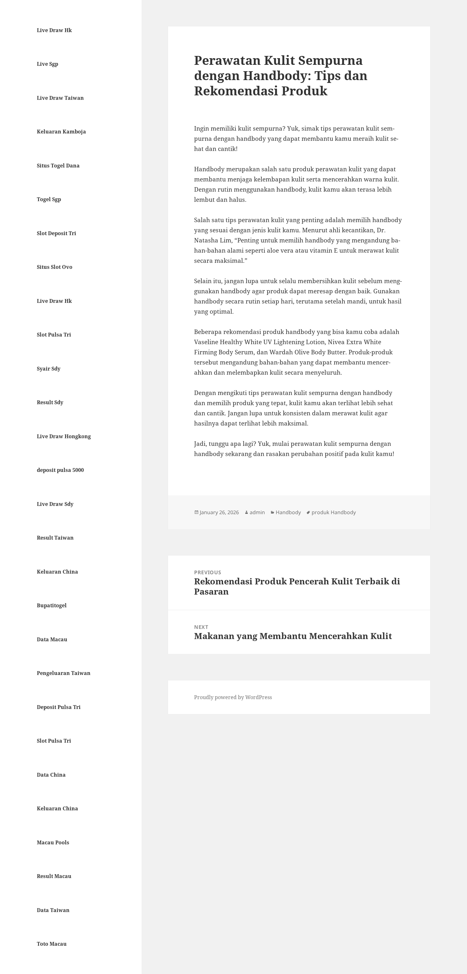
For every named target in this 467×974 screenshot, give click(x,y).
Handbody (288, 512)
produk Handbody (334, 512)
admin (257, 512)
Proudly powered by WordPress (233, 697)
